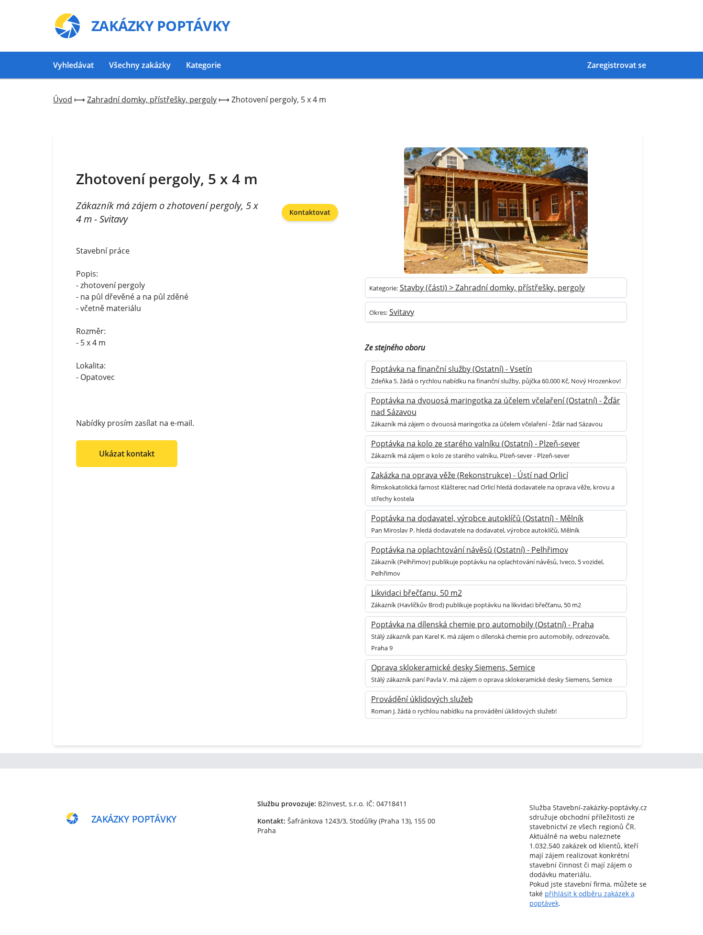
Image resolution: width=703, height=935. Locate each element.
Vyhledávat (73, 65)
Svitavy (401, 312)
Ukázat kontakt (126, 453)
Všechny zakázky (140, 65)
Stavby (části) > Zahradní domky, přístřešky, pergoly (492, 287)
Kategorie (203, 65)
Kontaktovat (309, 212)
